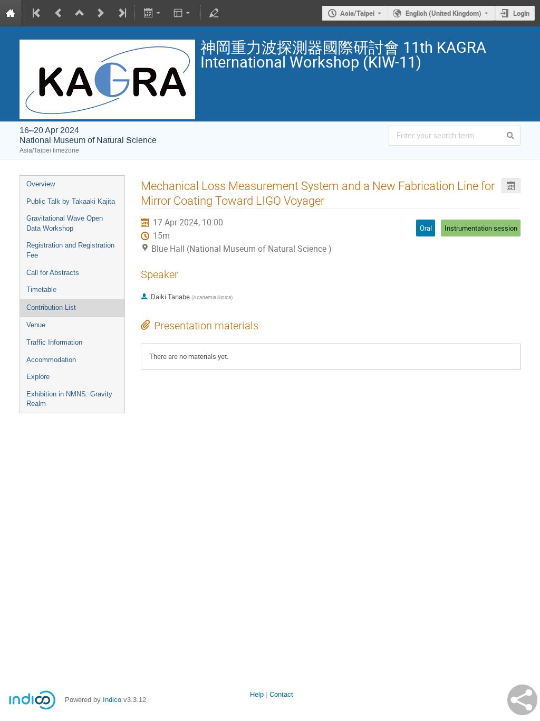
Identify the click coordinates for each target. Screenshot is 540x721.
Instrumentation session (481, 228)
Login (521, 13)
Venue (35, 325)
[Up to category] (79, 13)
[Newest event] (121, 13)
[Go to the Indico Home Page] (10, 13)
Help (257, 694)
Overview (40, 184)
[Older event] (58, 13)
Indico (112, 699)
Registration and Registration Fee (70, 250)
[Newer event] (100, 13)
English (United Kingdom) (443, 13)
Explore (38, 377)
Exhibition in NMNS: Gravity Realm (69, 399)
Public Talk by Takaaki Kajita (70, 201)
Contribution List (51, 307)
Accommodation (51, 360)
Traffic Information (54, 342)
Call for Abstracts (52, 273)
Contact (281, 694)
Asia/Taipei (357, 13)
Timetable (41, 289)
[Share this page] (522, 700)
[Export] (153, 13)
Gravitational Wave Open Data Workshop (64, 223)
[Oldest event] (37, 13)
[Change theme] (183, 13)
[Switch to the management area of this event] (214, 13)
